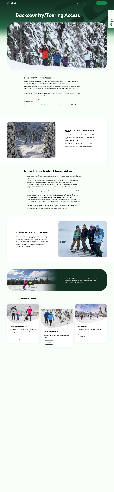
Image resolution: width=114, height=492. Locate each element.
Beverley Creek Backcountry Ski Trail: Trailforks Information (78, 146)
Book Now (101, 3)
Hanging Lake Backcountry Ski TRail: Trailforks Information (78, 143)
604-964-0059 (42, 104)
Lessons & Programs (69, 3)
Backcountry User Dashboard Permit (80, 138)
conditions (55, 182)
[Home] (12, 3)
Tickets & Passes (59, 3)
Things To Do (49, 3)
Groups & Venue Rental (87, 3)
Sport (78, 3)
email (35, 104)
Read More (16, 338)
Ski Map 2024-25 (72, 140)
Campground (41, 3)
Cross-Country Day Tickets (18, 326)
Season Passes (82, 326)
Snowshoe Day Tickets (51, 331)
